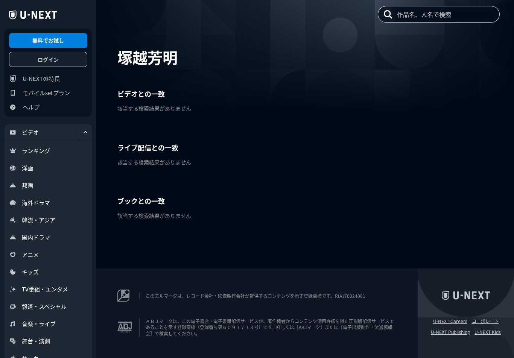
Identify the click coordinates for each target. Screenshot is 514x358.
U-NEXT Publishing (450, 332)
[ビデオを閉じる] (85, 132)
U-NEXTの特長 (41, 78)
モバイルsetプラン (46, 93)
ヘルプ (31, 107)
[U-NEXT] (33, 15)
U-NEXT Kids (487, 332)
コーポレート (485, 321)
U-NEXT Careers (450, 321)
